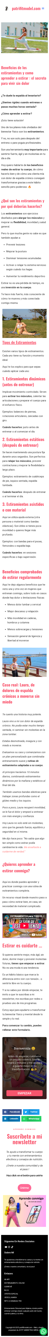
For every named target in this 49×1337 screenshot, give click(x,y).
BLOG (6, 1290)
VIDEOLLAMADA (10, 1297)
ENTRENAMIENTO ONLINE (14, 1283)
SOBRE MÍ (8, 1286)
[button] (43, 8)
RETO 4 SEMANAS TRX (13, 1301)
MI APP (7, 1279)
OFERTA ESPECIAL (11, 1294)
